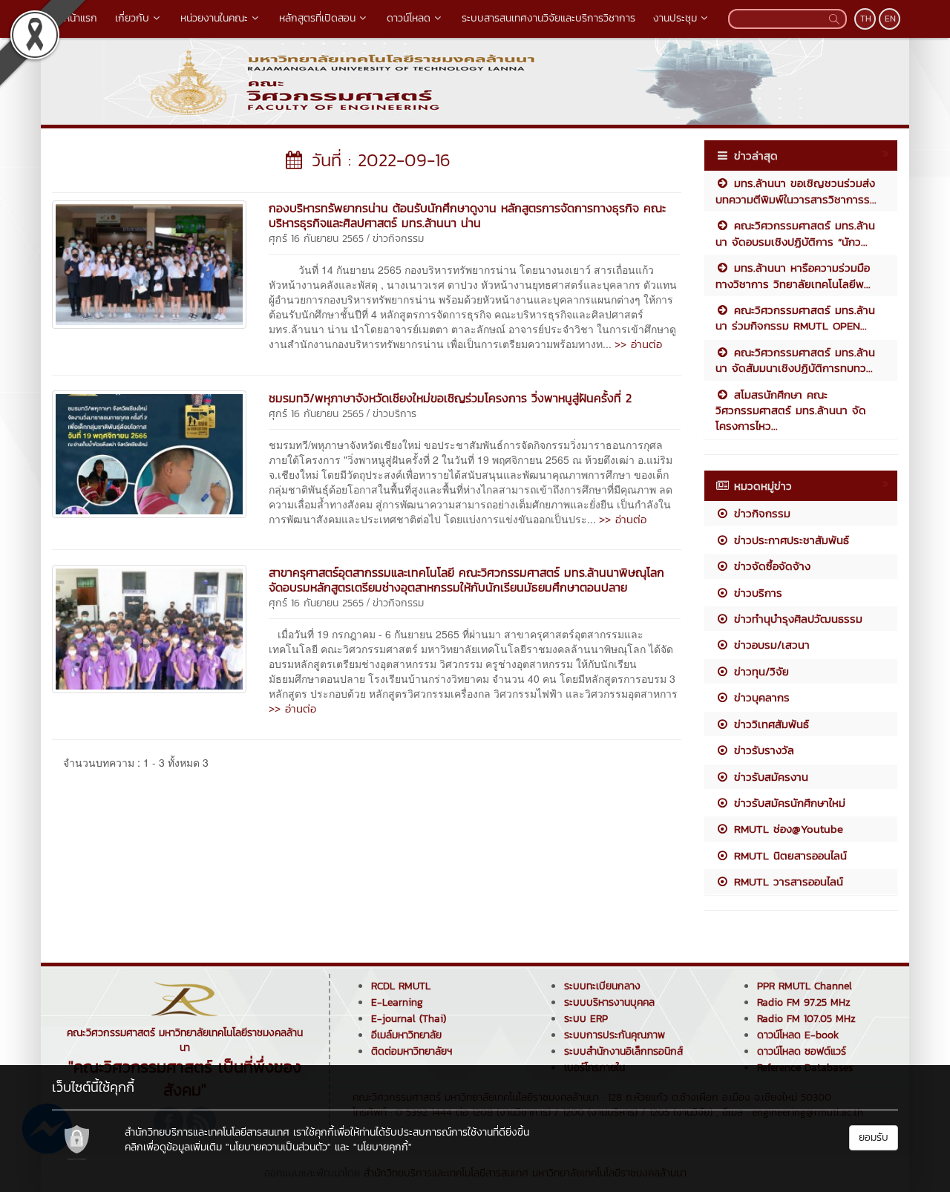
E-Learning (397, 1002)
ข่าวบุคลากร (760, 697)
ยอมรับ (873, 1137)
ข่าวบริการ (394, 414)
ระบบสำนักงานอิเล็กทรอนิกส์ (623, 1051)
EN (890, 18)
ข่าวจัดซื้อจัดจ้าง (770, 565)
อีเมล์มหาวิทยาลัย (406, 1035)
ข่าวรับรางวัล (762, 750)
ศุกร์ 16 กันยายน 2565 (316, 238)
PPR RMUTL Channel (804, 986)
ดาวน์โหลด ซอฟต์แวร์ (801, 1051)
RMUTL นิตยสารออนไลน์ (788, 855)
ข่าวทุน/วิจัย (759, 671)
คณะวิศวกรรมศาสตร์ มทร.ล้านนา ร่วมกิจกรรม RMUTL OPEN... (795, 317)
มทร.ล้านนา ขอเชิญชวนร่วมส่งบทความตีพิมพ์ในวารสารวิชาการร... (796, 190)
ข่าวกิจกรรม (398, 238)
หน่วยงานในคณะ (214, 18)
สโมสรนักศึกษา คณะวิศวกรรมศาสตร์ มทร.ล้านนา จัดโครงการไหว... (790, 410)
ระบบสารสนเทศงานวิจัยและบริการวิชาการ (548, 18)
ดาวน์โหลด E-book (798, 1035)
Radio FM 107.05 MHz (806, 1018)
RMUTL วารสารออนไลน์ (786, 881)
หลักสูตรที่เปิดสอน (317, 18)
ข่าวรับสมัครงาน (769, 776)
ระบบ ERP (586, 1018)
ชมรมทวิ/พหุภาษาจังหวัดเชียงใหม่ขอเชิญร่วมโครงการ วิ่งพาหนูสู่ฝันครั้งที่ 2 (450, 398)
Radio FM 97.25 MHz (804, 1002)
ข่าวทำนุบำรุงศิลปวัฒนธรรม (796, 618)
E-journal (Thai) (408, 1018)
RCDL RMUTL (400, 986)
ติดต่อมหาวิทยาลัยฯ (411, 1051)
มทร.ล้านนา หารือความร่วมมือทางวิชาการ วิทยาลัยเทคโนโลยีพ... (793, 275)
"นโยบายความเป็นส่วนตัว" (278, 1147)
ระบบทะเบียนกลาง (602, 986)
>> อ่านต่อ (638, 344)
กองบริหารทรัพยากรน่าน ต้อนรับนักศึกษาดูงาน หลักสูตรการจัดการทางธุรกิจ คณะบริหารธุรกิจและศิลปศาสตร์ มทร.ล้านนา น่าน (467, 215)
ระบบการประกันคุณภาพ (614, 1035)
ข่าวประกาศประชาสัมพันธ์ (789, 539)
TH (865, 18)
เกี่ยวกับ (132, 18)
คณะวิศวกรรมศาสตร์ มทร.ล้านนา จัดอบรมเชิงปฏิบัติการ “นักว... (795, 233)
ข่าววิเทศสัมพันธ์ (769, 724)
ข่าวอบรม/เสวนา (770, 644)
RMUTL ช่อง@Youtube (786, 828)
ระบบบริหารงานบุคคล (609, 1002)
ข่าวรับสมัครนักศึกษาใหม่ (787, 802)
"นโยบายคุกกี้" (382, 1147)
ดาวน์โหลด (408, 18)
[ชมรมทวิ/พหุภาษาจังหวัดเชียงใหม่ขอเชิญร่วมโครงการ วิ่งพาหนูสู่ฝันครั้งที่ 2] (149, 452)
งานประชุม (675, 18)
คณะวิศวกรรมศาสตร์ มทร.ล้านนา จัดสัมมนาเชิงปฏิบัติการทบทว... (795, 360)
